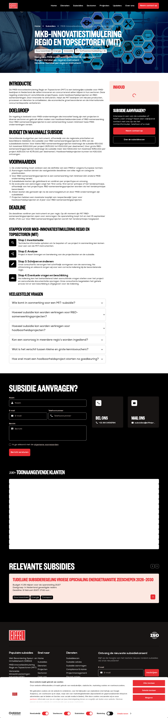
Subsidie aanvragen (76, 666)
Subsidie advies (74, 662)
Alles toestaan (149, 683)
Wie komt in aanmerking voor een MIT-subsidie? (57, 303)
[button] (153, 566)
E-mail (12, 411)
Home (54, 6)
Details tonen (122, 713)
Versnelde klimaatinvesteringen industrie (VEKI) (19, 674)
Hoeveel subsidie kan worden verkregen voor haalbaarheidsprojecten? (58, 328)
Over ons (129, 6)
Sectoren (91, 6)
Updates (117, 6)
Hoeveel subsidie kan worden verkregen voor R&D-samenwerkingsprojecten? (58, 314)
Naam (11, 398)
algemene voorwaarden (46, 445)
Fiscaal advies (73, 677)
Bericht (12, 424)
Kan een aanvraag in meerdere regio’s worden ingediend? (57, 340)
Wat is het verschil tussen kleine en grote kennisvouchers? (57, 349)
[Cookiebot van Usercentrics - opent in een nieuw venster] (15, 713)
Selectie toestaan (149, 690)
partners (33, 699)
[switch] (67, 713)
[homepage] (13, 6)
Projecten (104, 6)
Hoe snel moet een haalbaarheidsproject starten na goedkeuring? (57, 359)
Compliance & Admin (76, 669)
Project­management (76, 673)
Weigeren (149, 698)
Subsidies (78, 6)
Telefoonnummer (55, 411)
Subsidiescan (72, 658)
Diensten (64, 6)
